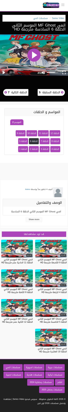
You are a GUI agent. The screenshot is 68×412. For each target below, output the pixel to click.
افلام (59, 382)
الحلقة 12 (55, 133)
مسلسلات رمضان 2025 (52, 390)
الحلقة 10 (31, 133)
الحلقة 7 (44, 141)
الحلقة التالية (17, 92)
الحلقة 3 (44, 149)
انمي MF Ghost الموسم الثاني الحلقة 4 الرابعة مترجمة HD (52, 290)
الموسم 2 (16, 122)
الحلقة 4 (55, 149)
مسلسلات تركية (55, 375)
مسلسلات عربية (55, 367)
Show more (34, 219)
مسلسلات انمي (13, 367)
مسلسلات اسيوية (34, 367)
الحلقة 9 (20, 133)
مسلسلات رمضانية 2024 (41, 382)
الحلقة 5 (23, 141)
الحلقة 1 (23, 149)
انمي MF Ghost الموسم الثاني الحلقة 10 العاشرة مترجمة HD (52, 350)
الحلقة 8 (55, 141)
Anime (27, 189)
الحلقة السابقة (50, 92)
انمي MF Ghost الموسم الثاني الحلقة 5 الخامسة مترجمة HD (52, 320)
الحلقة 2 (34, 149)
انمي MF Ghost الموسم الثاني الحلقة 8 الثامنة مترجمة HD (18, 290)
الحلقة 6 (34, 141)
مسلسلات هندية (34, 375)
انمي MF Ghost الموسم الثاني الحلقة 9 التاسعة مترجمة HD (52, 261)
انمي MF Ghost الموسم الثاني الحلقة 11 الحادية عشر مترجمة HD (17, 261)
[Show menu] (63, 4)
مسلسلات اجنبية (13, 375)
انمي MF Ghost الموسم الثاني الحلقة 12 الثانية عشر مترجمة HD (17, 320)
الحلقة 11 (43, 133)
